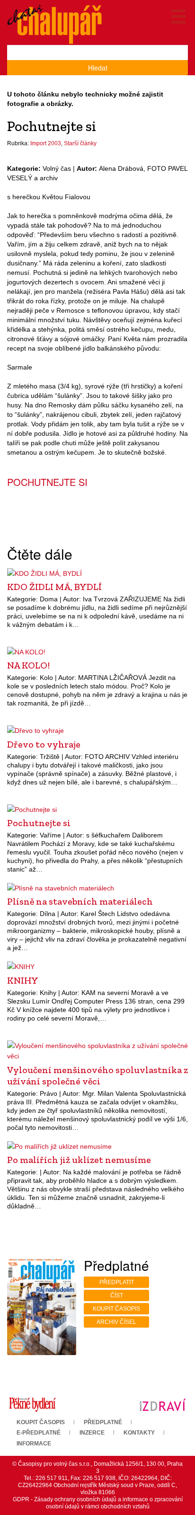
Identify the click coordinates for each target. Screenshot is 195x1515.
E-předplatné (39, 1432)
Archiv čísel (116, 1322)
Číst (116, 1295)
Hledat (97, 67)
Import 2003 (45, 143)
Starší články (80, 143)
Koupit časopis (116, 1308)
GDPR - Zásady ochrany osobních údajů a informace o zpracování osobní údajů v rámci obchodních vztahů (98, 1503)
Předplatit (116, 1282)
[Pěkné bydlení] (32, 1404)
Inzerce (92, 1432)
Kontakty (139, 1432)
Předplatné (103, 1422)
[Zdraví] (162, 1404)
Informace (34, 1443)
